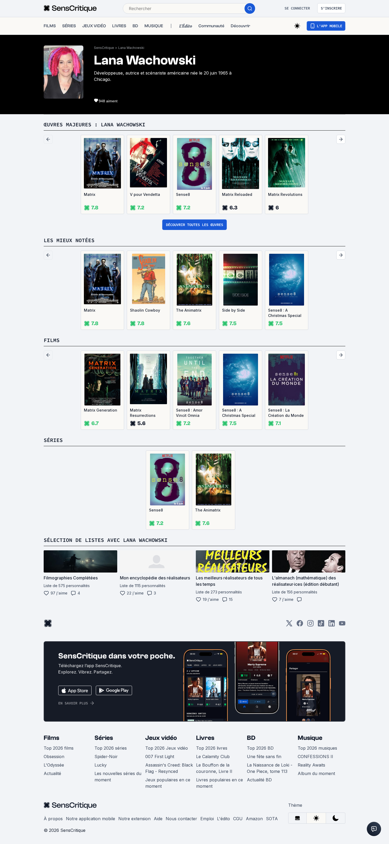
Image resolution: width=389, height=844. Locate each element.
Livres (205, 737)
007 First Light (159, 756)
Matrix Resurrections (143, 413)
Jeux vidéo (161, 737)
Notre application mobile (90, 818)
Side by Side (233, 310)
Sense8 (183, 194)
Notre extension (134, 818)
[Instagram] (310, 625)
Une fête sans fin (264, 756)
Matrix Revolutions (285, 194)
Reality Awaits (311, 765)
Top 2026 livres (211, 748)
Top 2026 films (59, 748)
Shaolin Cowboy (145, 310)
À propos (53, 818)
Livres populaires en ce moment (219, 783)
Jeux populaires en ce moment (167, 783)
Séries (103, 737)
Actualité (52, 773)
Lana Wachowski (131, 48)
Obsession (54, 756)
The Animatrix (188, 310)
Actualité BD (259, 779)
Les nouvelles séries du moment (117, 776)
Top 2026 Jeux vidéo (166, 748)
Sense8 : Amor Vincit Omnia (189, 413)
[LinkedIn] (331, 625)
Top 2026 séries (110, 748)
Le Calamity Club (213, 756)
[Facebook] (300, 625)
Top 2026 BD (260, 748)
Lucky (100, 765)
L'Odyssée (54, 765)
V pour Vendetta (145, 194)
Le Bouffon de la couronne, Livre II (214, 768)
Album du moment (316, 773)
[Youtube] (342, 625)
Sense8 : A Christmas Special (284, 313)
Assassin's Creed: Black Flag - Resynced (169, 768)
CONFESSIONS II (315, 756)
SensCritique (104, 48)
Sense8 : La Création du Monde (286, 413)
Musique (310, 737)
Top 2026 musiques (317, 748)
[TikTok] (321, 625)
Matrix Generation (100, 410)
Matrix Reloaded (237, 194)
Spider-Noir (106, 756)
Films (51, 737)
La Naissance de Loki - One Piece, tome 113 (269, 768)
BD (251, 737)
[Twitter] (289, 625)
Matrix (89, 194)
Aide (158, 818)
